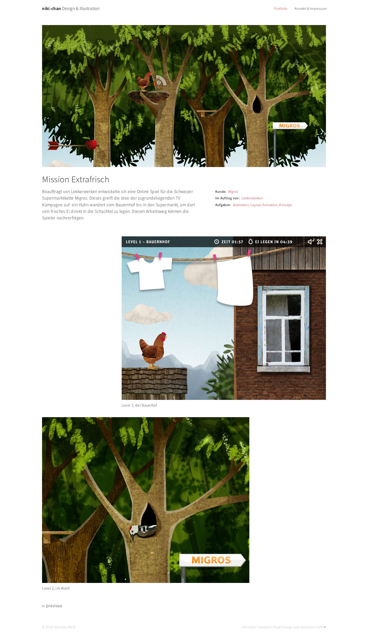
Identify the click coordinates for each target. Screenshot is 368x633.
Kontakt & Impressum (311, 8)
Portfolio (280, 8)
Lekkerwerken (252, 198)
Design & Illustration (70, 8)
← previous (52, 605)
